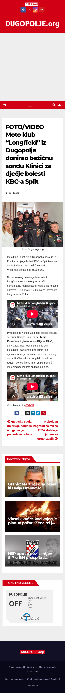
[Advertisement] (32, 66)
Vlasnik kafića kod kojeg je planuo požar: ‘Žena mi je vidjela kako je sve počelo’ (32, 523)
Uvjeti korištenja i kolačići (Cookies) (43, 679)
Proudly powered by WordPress (23, 667)
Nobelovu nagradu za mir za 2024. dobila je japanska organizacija (45, 430)
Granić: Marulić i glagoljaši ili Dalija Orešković (32, 486)
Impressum (32, 685)
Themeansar (32, 671)
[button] (54, 104)
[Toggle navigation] (30, 105)
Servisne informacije (14, 679)
